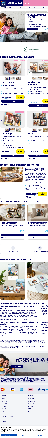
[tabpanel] (12, 67)
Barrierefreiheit (5, 421)
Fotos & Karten (19, 7)
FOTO (26, 3)
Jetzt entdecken (32, 29)
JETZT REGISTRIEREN (17, 366)
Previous (28, 68)
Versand (4, 408)
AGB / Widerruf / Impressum (8, 416)
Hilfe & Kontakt (5, 401)
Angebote (30, 411)
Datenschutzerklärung (7, 419)
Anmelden (4, 411)
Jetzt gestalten (30, 193)
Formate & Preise (6, 398)
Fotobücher (31, 398)
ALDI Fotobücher (8, 7)
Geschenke (30, 406)
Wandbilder (31, 403)
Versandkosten (39, 377)
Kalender (30, 408)
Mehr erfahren (28, 197)
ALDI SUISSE (15, 3)
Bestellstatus (5, 403)
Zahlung (4, 406)
